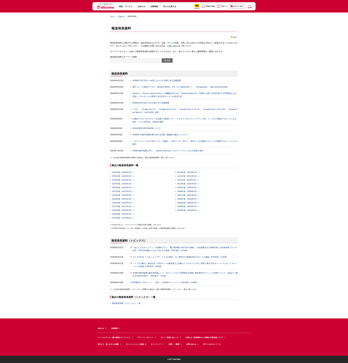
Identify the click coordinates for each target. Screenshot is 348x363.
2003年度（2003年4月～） (188, 210)
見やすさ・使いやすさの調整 (108, 344)
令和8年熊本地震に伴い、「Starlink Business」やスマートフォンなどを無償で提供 (167, 151)
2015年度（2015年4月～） (123, 214)
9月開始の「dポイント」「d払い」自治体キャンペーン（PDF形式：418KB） (165, 282)
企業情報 (154, 6)
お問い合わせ (173, 46)
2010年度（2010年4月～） (188, 184)
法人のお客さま (169, 6)
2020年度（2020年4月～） (123, 195)
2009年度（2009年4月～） (188, 187)
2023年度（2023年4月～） (123, 184)
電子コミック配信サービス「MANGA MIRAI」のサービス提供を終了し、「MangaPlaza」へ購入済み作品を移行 (180, 87)
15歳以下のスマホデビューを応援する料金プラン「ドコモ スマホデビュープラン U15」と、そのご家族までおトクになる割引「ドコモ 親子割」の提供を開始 (184, 120)
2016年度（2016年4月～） (123, 210)
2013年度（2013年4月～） (188, 172)
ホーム (112, 16)
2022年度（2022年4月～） (123, 187)
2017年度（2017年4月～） (123, 206)
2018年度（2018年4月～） (123, 203)
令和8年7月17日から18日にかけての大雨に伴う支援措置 (156, 80)
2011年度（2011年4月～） (188, 180)
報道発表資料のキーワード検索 (123, 57)
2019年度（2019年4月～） (123, 199)
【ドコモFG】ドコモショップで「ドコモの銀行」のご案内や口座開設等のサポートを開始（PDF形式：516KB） (180, 257)
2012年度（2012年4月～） (188, 176)
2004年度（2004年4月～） (188, 206)
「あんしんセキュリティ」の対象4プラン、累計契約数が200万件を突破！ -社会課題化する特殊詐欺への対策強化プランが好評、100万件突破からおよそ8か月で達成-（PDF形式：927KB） (184, 249)
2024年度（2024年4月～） (123, 180)
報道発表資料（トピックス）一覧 (126, 303)
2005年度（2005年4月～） (188, 203)
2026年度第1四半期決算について (146, 128)
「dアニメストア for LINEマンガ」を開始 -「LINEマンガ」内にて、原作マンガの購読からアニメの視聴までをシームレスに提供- (185, 142)
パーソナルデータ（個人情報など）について (114, 337)
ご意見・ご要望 (173, 344)
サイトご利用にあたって (170, 337)
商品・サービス (125, 6)
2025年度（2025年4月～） (123, 176)
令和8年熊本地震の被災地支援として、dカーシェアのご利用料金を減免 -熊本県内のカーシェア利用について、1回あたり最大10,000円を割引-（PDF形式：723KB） (185, 274)
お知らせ (141, 6)
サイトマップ (156, 344)
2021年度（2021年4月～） (123, 191)
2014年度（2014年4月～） (123, 218)
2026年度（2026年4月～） (123, 172)
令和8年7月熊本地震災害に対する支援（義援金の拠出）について (160, 135)
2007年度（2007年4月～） (188, 195)
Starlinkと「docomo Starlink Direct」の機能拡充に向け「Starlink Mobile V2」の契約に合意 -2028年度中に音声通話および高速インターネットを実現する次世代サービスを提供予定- (184, 94)
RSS (235, 37)
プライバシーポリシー (145, 337)
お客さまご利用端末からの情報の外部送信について (204, 337)
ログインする (238, 6)
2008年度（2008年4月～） (188, 191)
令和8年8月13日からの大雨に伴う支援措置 (150, 103)
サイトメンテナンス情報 (135, 344)
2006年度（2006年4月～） (188, 199)
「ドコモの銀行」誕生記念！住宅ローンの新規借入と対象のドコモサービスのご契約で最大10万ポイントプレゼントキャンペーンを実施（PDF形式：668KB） (184, 264)
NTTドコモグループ (210, 344)
